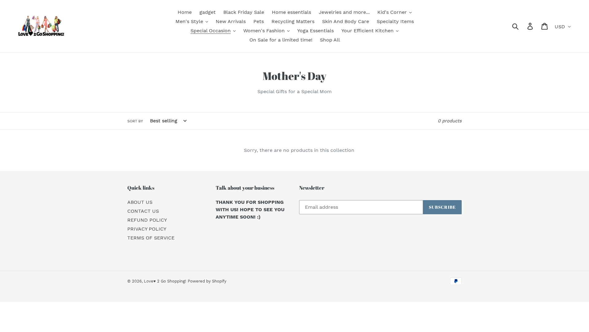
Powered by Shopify (207, 281)
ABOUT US (139, 202)
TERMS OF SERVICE (151, 238)
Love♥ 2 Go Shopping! (165, 281)
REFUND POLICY (147, 220)
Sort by (135, 121)
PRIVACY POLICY (146, 229)
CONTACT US (143, 211)
